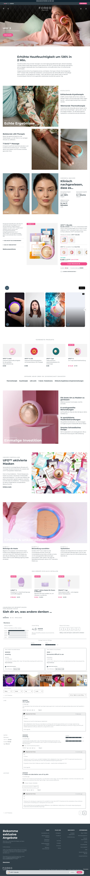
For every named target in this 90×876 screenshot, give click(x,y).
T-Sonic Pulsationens (45, 381)
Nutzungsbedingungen (8, 858)
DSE (86, 849)
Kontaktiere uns (45, 833)
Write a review (18, 617)
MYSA (85, 842)
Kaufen (79, 872)
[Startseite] (45, 9)
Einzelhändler (84, 844)
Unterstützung (71, 837)
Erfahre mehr (7, 487)
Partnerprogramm (82, 835)
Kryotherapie (23, 381)
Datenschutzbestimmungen (13, 857)
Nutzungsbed (84, 847)
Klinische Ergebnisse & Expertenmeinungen (69, 381)
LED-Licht (33, 381)
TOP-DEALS (83, 3)
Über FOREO (84, 833)
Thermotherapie (12, 381)
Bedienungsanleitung (9, 249)
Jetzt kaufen (8, 35)
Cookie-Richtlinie (83, 856)
